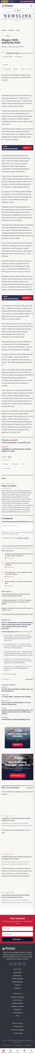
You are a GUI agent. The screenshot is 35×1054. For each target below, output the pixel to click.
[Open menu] (31, 6)
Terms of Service (18, 1045)
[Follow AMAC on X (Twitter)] (15, 964)
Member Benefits (17, 979)
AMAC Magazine (17, 982)
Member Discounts (18, 1006)
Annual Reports (17, 1013)
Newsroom (17, 1009)
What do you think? (16, 441)
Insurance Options (17, 1003)
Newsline (11, 30)
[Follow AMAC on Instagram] (19, 964)
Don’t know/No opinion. (10, 674)
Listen (6, 65)
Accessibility (28, 1045)
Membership (17, 976)
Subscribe (16, 939)
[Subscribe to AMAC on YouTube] (24, 964)
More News (30, 788)
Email (6, 464)
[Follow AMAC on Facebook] (11, 964)
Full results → (29, 679)
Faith (17, 30)
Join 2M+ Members (28, 1)
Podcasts (17, 985)
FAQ (17, 1016)
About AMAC (17, 972)
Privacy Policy (7, 1045)
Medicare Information (17, 997)
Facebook (16, 464)
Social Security (17, 1000)
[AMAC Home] (17, 948)
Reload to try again (23, 538)
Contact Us (17, 988)
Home (4, 30)
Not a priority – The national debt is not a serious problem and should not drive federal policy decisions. (17, 668)
